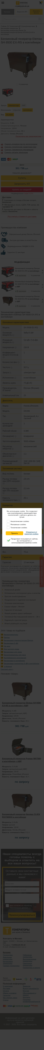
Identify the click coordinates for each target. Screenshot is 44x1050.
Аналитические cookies (20, 521)
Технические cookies (19, 528)
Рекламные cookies (18, 524)
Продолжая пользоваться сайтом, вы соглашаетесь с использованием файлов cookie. (24, 541)
